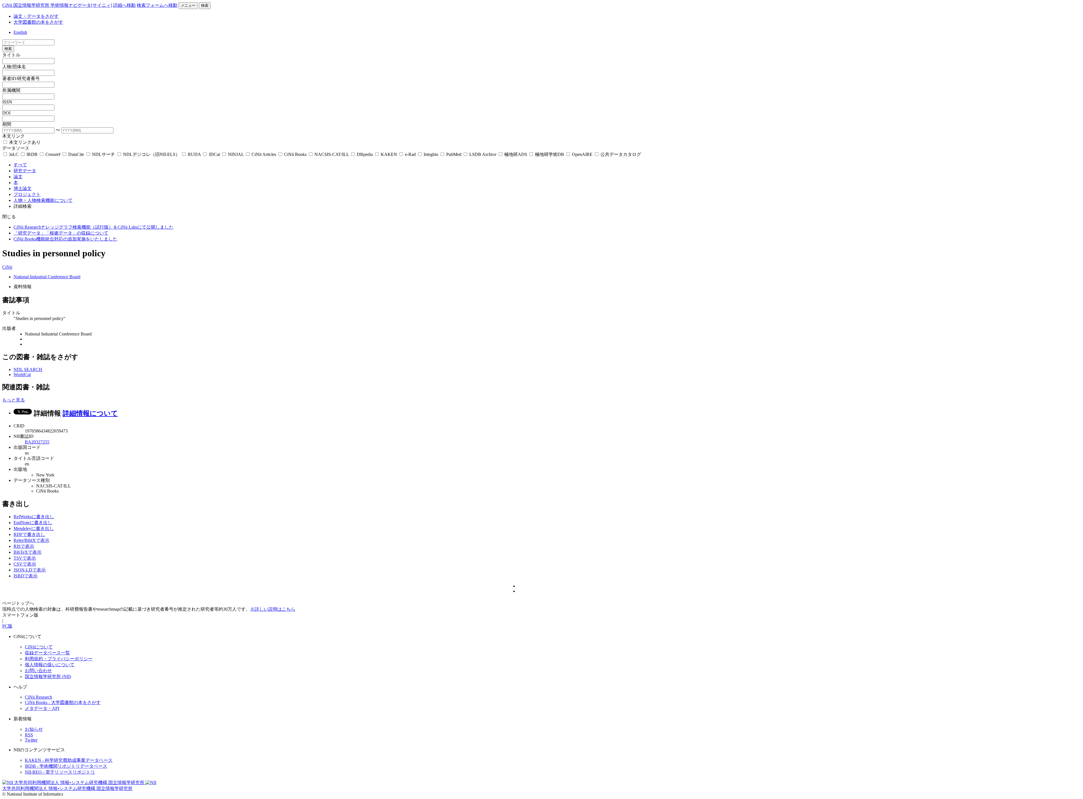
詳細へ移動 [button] (124, 5)
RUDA (194, 154)
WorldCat (22, 374)
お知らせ (34, 729)
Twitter (31, 740)
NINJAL (236, 154)
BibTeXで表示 (27, 552)
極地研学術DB (549, 154)
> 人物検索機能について (48, 200)
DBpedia (365, 154)
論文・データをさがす (36, 16)
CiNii (7, 267)
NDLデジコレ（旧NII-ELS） (151, 154)
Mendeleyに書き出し (34, 528)
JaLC (14, 154)
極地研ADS (515, 154)
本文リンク (13, 136)
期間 (6, 124)
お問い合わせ (38, 670)
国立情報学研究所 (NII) (48, 676)
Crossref (52, 154)
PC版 (7, 626)
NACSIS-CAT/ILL (331, 154)
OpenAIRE (582, 154)
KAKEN (389, 154)
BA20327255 (37, 442)
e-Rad (410, 154)
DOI (6, 113)
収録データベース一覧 (47, 652)
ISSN (7, 102)
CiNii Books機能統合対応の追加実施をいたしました (65, 239)
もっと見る (13, 400)
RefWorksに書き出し (34, 516)
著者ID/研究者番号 (21, 78)
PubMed (454, 154)
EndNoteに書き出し (33, 522)
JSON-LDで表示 (30, 570)
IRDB (32, 154)
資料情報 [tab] (23, 286)
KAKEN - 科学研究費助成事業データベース (69, 760)
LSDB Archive (483, 154)
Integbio (430, 154)
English (20, 32)
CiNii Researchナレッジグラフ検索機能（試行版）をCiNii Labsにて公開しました (93, 227)
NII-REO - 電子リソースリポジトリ (60, 772)
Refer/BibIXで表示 (31, 540)
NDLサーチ (103, 154)
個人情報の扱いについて (49, 664)
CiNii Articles (263, 154)
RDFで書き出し (29, 534)
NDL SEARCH (28, 369)
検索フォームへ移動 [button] (157, 5)
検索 (204, 5)
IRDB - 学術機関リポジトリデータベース (66, 766)
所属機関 (11, 90)
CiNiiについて (39, 647)
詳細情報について (90, 413)
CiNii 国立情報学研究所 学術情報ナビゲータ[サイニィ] (57, 5)
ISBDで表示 (26, 575)
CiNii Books (295, 154)
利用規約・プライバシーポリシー (59, 658)
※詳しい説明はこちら (272, 609)
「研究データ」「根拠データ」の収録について (61, 233)
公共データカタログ (620, 154)
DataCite (76, 154)
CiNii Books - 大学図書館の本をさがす (63, 702)
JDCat (214, 154)
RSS (29, 734)
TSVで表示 (25, 558)
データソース (15, 148)
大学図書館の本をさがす (38, 22)
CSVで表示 (25, 564)
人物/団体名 (14, 66)
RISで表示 (24, 546)
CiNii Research (38, 697)
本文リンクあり (24, 142)
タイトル (11, 54)
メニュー (188, 5)
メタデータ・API (42, 708)
